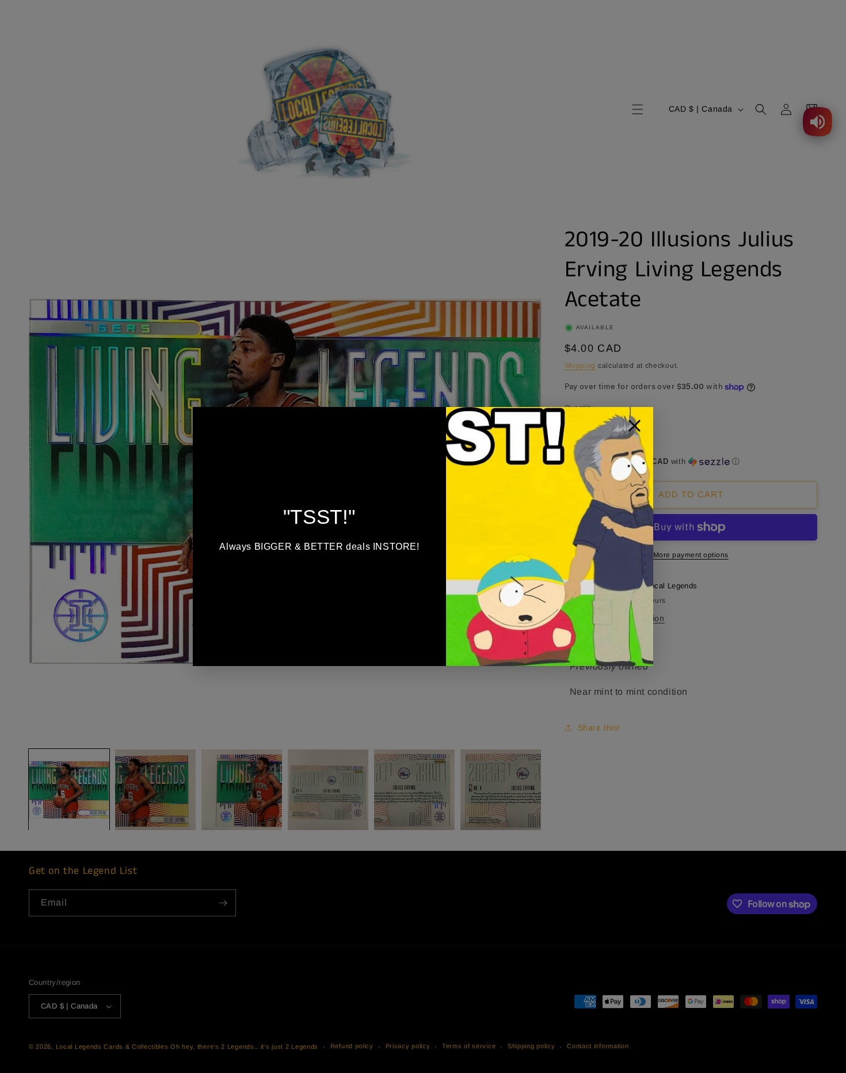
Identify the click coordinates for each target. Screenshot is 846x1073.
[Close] (634, 428)
